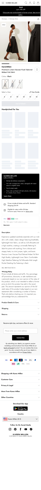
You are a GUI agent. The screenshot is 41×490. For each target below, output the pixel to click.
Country (21, 414)
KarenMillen (6, 67)
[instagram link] (10, 429)
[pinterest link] (15, 429)
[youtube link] (25, 429)
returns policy (29, 211)
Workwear (4, 19)
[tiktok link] (31, 429)
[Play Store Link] (20, 408)
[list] (20, 8)
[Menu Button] (3, 3)
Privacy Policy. (27, 352)
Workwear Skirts (13, 19)
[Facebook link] (20, 429)
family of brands (9, 348)
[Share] (38, 19)
